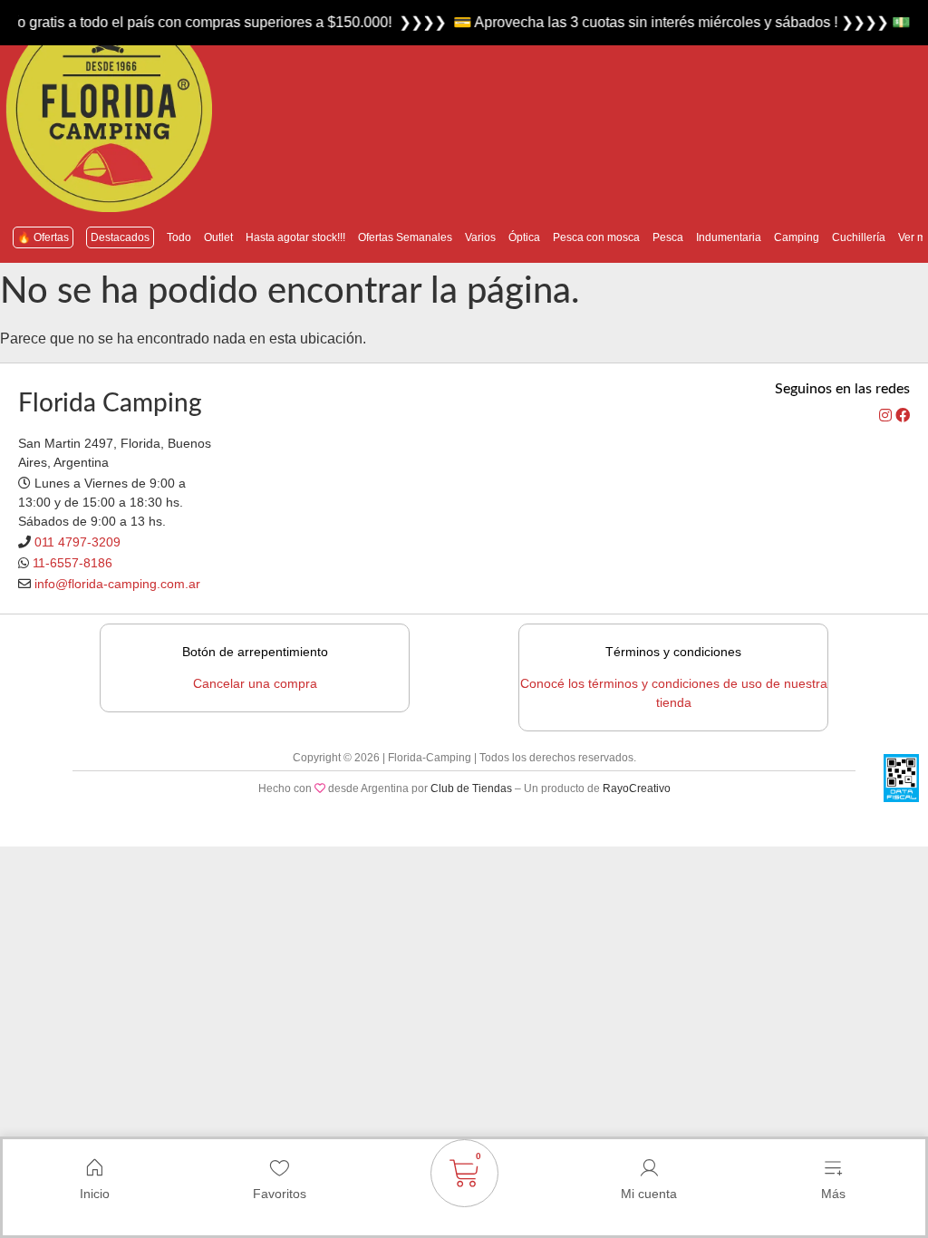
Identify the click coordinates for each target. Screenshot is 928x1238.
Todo (179, 237)
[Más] (833, 1168)
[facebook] (902, 415)
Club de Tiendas (471, 788)
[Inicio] (95, 1168)
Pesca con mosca (596, 237)
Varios (480, 237)
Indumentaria (728, 237)
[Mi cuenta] (649, 1168)
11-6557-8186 (72, 563)
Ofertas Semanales (405, 237)
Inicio (95, 1193)
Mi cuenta (649, 1193)
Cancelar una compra (255, 683)
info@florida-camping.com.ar (117, 583)
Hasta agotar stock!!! (295, 237)
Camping (796, 237)
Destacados (120, 237)
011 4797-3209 (77, 542)
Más (833, 1193)
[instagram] (887, 415)
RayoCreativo (637, 788)
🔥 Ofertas (43, 237)
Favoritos (279, 1193)
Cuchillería (858, 237)
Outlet (218, 237)
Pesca (667, 237)
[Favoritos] (279, 1168)
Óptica (524, 237)
